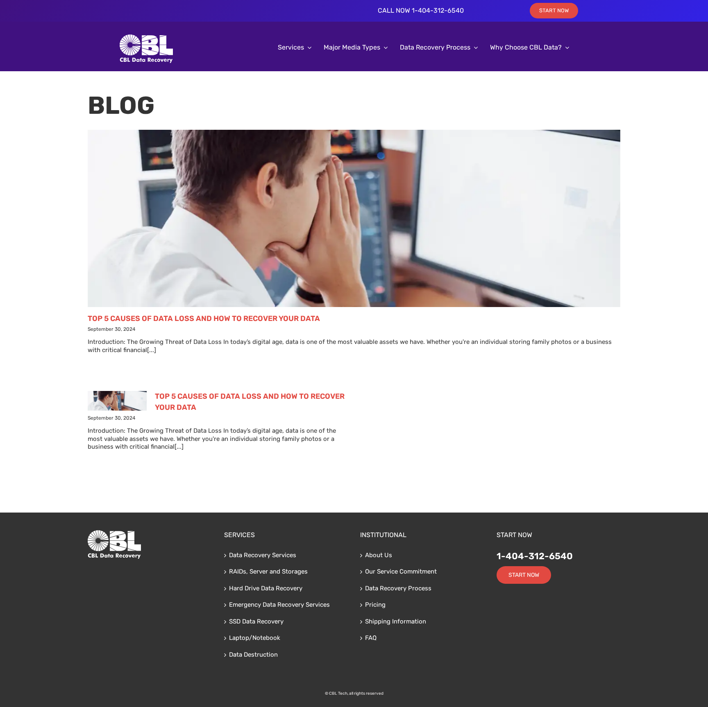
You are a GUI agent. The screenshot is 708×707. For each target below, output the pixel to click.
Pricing (375, 604)
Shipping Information (395, 621)
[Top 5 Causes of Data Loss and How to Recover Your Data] (354, 218)
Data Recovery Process (398, 588)
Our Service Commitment (401, 571)
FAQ (371, 637)
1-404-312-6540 (535, 556)
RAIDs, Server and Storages (268, 571)
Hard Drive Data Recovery (265, 588)
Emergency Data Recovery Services (279, 604)
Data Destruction (253, 654)
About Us (378, 555)
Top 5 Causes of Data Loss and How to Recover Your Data (204, 318)
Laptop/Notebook (254, 637)
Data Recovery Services (262, 555)
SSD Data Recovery (256, 621)
